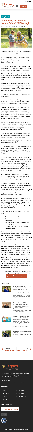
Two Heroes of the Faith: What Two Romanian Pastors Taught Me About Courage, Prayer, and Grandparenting (22, 288)
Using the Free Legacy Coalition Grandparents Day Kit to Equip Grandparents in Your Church (21, 317)
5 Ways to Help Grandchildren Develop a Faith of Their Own (20, 303)
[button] (29, 6)
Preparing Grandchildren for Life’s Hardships (22, 331)
